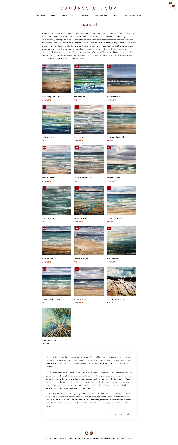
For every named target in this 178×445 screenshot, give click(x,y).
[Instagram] (91, 433)
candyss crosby (89, 8)
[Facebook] (86, 433)
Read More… (80, 58)
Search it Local (125, 438)
